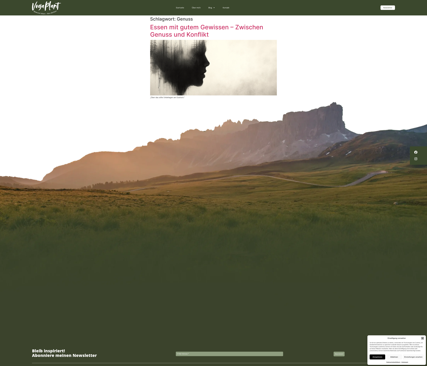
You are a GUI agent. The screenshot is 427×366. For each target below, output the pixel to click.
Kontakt (226, 7)
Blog (210, 7)
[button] (422, 338)
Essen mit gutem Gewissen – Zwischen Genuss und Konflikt (206, 30)
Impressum (404, 362)
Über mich (196, 7)
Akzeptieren (377, 357)
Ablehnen (394, 357)
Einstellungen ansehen (413, 357)
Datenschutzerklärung (393, 362)
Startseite (180, 7)
